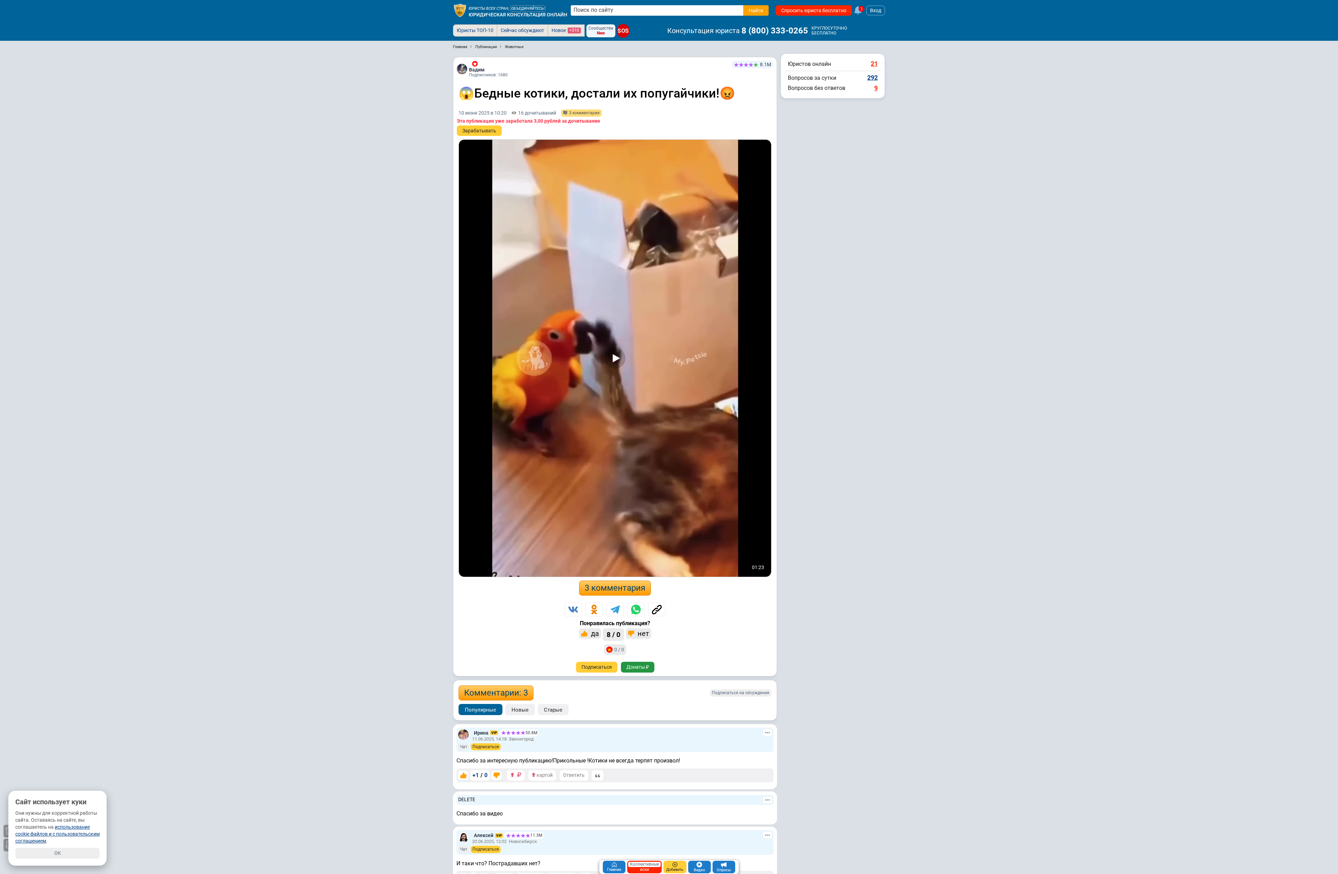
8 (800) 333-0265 (774, 31)
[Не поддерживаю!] (496, 775)
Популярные (480, 710)
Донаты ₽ (637, 667)
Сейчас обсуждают (522, 30)
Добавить (674, 869)
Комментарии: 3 (496, 693)
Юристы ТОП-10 (475, 30)
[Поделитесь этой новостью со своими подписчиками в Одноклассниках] (594, 609)
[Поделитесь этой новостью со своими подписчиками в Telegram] (615, 609)
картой (544, 775)
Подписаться (597, 667)
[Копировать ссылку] (657, 609)
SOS (623, 30)
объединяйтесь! (528, 8)
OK (57, 853)
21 (874, 64)
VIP (494, 733)
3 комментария (615, 588)
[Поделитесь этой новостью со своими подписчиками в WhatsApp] (636, 609)
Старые (553, 710)
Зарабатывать (479, 130)
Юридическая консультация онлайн (518, 14)
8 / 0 (613, 634)
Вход (875, 10)
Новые (520, 710)
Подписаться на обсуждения (740, 692)
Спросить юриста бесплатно (813, 10)
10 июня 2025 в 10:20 (483, 113)
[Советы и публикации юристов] (460, 10)
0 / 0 (619, 649)
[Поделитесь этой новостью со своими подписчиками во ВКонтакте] (573, 609)
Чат (463, 746)
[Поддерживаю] (463, 775)
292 (872, 77)
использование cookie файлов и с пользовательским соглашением (57, 834)
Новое (565, 30)
